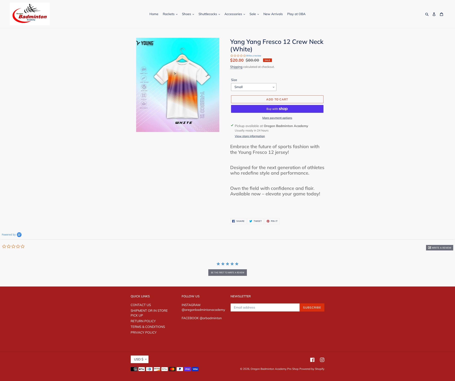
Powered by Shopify (311, 369)
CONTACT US (141, 305)
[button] (439, 247)
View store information (250, 136)
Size (234, 80)
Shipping (236, 67)
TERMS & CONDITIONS (148, 327)
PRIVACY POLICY (144, 332)
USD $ (138, 359)
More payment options (277, 118)
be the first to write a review (227, 272)
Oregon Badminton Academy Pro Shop (275, 369)
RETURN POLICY (143, 321)
